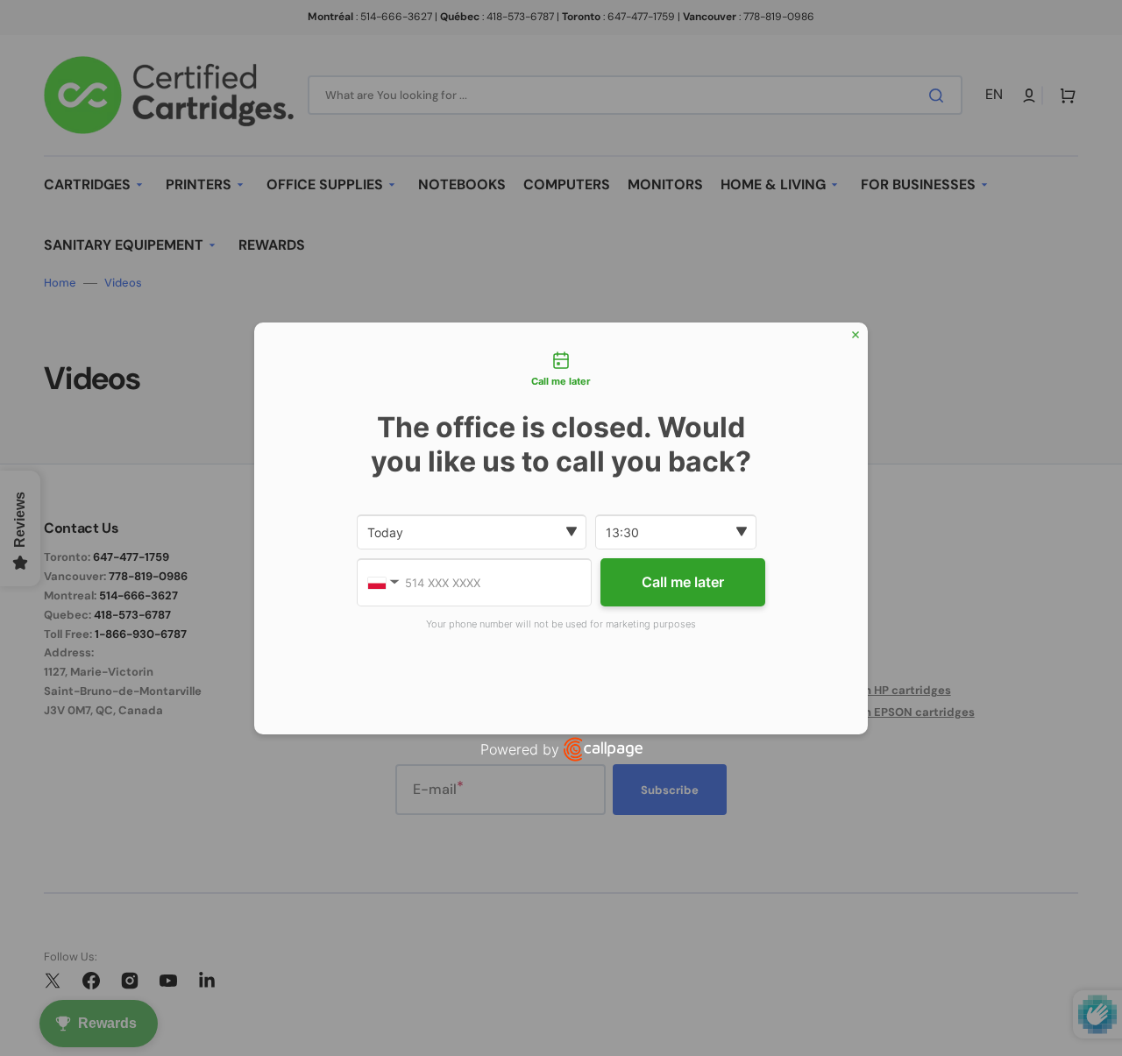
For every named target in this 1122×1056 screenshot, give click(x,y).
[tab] (561, 371)
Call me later (683, 582)
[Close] (855, 335)
